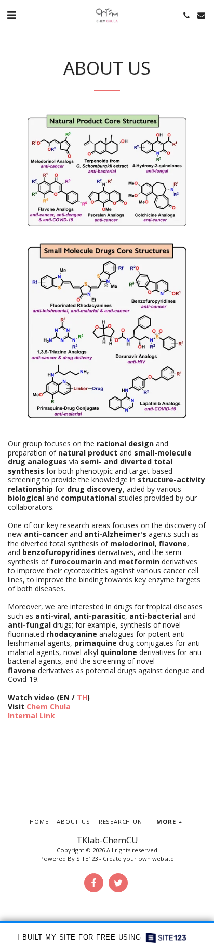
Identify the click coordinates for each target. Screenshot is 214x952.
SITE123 (87, 858)
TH (82, 697)
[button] (11, 14)
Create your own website (138, 858)
